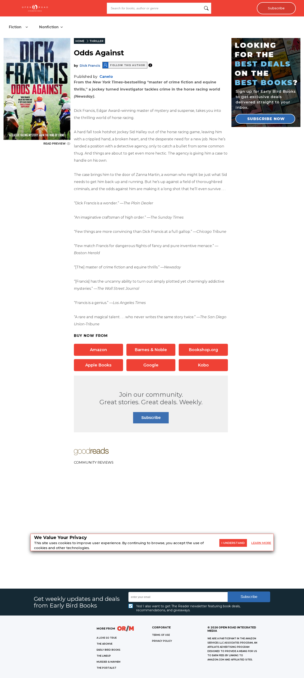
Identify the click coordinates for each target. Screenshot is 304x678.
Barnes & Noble (151, 349)
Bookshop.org (203, 349)
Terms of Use (161, 635)
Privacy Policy (162, 641)
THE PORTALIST (106, 667)
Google (150, 365)
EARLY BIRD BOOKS (108, 649)
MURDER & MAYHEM (108, 661)
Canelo (106, 76)
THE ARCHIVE (104, 643)
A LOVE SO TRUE (107, 637)
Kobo (203, 365)
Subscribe (276, 8)
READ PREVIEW (54, 143)
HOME (79, 41)
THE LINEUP (104, 655)
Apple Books (98, 365)
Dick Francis (90, 66)
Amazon (98, 349)
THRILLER (96, 41)
